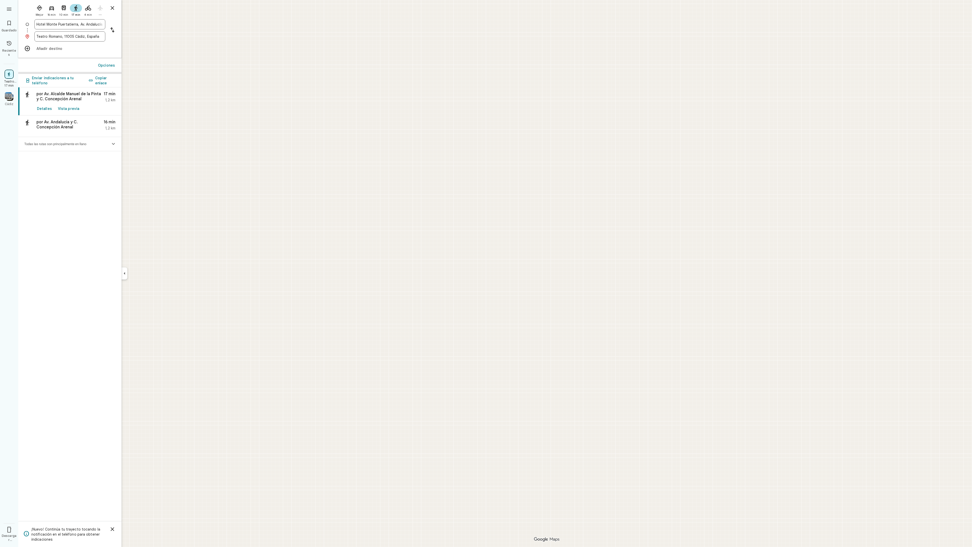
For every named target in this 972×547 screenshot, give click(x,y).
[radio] (39, 9)
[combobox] (69, 24)
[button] (70, 126)
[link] (70, 101)
